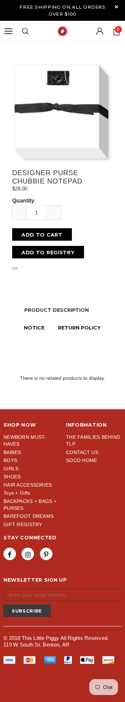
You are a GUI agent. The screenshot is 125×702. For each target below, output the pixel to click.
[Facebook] (9, 554)
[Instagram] (28, 554)
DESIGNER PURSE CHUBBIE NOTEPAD (47, 177)
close (116, 6)
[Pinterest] (46, 554)
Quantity (23, 201)
